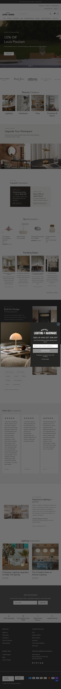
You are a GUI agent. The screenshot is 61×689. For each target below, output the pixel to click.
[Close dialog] (58, 324)
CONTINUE (45, 351)
